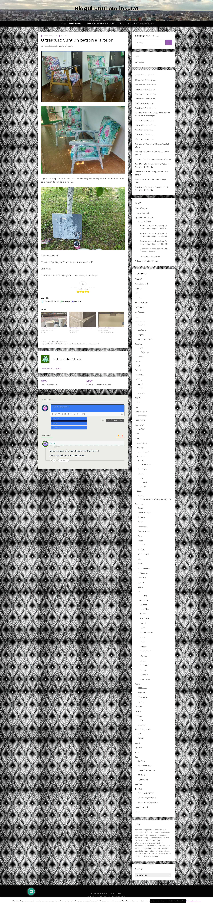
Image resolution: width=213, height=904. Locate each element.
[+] (83, 414)
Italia (142, 642)
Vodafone (138, 856)
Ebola (140, 720)
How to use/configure (147, 798)
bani (156, 830)
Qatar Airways (143, 568)
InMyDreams (143, 554)
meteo (143, 486)
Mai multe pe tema (193, 901)
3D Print (141, 761)
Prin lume (139, 504)
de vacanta (162, 835)
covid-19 (143, 835)
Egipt (142, 628)
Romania (144, 675)
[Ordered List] (65, 414)
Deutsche (142, 330)
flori (136, 407)
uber (166, 851)
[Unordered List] (68, 414)
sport (137, 743)
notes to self (140, 456)
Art (136, 293)
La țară (55, 341)
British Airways (144, 513)
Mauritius (144, 665)
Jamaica (143, 646)
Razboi (141, 495)
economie (139, 384)
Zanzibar (154, 856)
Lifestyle (141, 725)
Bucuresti (142, 325)
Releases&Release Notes (149, 802)
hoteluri (141, 549)
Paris (142, 545)
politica (165, 846)
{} (80, 414)
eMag (146, 838)
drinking (138, 379)
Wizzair (147, 856)
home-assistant (144, 765)
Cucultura (139, 344)
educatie (138, 838)
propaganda (145, 464)
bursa (140, 388)
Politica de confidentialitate (141, 23)
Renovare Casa (144, 221)
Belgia (140, 508)
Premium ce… (150, 80)
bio (50, 341)
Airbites (141, 429)
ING (145, 840)
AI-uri (140, 348)
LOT (139, 559)
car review (154, 832)
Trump (160, 851)
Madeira (141, 563)
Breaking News (141, 302)
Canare (143, 614)
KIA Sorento (143, 697)
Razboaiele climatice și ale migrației (155, 499)
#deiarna (138, 830)
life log (62, 341)
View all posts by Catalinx (51, 368)
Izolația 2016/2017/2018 (150, 256)
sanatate (138, 716)
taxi (146, 851)
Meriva (141, 702)
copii (137, 835)
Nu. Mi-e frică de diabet (176, 901)
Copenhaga (164, 832)
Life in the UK (140, 843)
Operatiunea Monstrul (96, 23)
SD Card (141, 775)
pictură (70, 344)
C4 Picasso (139, 312)
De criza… (139, 370)
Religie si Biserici (145, 339)
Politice (138, 491)
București (138, 832)
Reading (143, 596)
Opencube (139, 62)
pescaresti (142, 415)
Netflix (159, 843)
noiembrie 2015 (141, 846)
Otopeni (151, 846)
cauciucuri (142, 692)
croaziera (152, 835)
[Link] (77, 414)
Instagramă (140, 420)
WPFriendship (104, 896)
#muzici (138, 279)
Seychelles (145, 679)
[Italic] (55, 414)
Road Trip (142, 577)
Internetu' (139, 425)
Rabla (137, 684)
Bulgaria (141, 517)
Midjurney (144, 352)
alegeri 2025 (148, 830)
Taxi (139, 733)
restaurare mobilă (81, 344)
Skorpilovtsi (162, 848)
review (138, 711)
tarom (140, 587)
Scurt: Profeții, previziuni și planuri (157, 159)
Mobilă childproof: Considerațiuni (81, 328)
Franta (140, 541)
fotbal (166, 838)
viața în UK (165, 854)
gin (139, 365)
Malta (142, 660)
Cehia (140, 522)
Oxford (158, 846)
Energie (141, 393)
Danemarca (143, 527)
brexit (162, 830)
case (137, 316)
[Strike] (62, 414)
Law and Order (141, 443)
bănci (146, 832)
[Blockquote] (71, 414)
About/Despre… (75, 23)
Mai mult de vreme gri (48, 328)
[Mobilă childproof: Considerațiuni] (82, 319)
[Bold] (52, 414)
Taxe (137, 752)
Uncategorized (141, 807)
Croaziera (144, 618)
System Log (143, 780)
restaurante (143, 573)
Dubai (142, 623)
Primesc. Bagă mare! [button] (159, 901)
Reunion (143, 670)
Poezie (141, 357)
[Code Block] (74, 414)
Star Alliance (143, 452)
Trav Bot (138, 789)
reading (143, 848)
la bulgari (157, 840)
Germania (138, 840)
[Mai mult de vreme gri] (54, 319)
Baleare (143, 604)
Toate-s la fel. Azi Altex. (106, 328)
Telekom (153, 851)
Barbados (144, 609)
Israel (137, 438)
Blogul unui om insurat (106, 8)
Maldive (143, 656)
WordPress (121, 896)
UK (139, 591)
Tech (137, 757)
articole (141, 460)
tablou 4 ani (94, 344)
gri (64, 344)
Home (63, 23)
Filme (137, 402)
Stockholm (139, 851)
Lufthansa (139, 448)
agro (145, 482)
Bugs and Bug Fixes (146, 793)
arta (48, 344)
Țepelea (138, 784)
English (138, 397)
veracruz (146, 854)
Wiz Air (141, 738)
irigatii (137, 434)
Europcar (142, 536)
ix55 (150, 840)
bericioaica (140, 298)
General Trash (141, 411)
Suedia (141, 582)
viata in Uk (156, 854)
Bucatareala (143, 469)
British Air (139, 307)
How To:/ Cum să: (117, 23)
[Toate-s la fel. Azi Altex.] (111, 319)
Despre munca (144, 531)
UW (140, 854)
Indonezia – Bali (147, 632)
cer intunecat (57, 344)
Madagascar (145, 651)
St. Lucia (138, 747)
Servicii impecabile (143, 729)
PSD (136, 848)
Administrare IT (141, 284)
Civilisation (139, 321)
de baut (138, 361)
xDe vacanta (143, 600)
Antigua (138, 288)
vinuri (137, 812)
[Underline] (59, 414)
